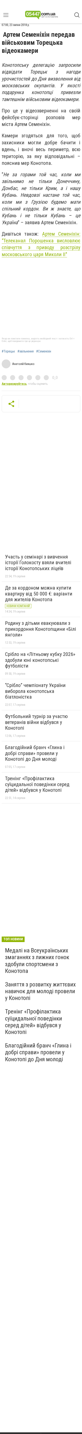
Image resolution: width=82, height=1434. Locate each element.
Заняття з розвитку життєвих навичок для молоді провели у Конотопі (40, 991)
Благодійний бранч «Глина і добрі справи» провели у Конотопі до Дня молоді (35, 753)
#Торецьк (8, 351)
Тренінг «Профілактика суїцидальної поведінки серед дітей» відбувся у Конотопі (37, 784)
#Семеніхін (43, 351)
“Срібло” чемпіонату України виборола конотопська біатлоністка (35, 691)
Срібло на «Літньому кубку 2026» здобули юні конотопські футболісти (40, 660)
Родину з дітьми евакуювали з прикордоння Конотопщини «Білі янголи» (40, 629)
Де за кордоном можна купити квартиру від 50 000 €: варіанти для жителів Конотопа (38, 593)
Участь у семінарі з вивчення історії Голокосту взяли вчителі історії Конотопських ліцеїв (38, 562)
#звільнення (25, 351)
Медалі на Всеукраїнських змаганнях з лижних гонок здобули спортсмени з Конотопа (37, 960)
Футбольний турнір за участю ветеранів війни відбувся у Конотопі (36, 722)
